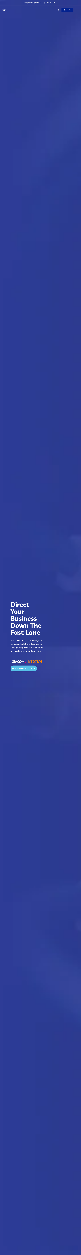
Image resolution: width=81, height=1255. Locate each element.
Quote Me (67, 10)
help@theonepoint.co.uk (33, 3)
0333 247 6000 (51, 3)
